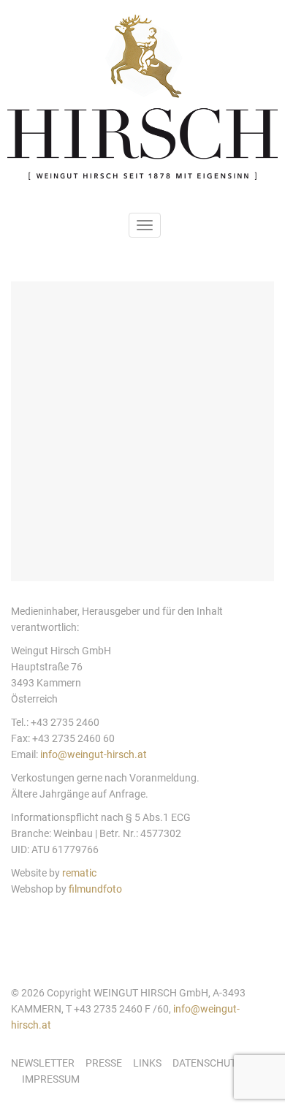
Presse (104, 1063)
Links (147, 1063)
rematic (79, 873)
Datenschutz (207, 1063)
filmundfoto (95, 889)
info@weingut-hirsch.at (93, 754)
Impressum (51, 1079)
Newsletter (43, 1063)
